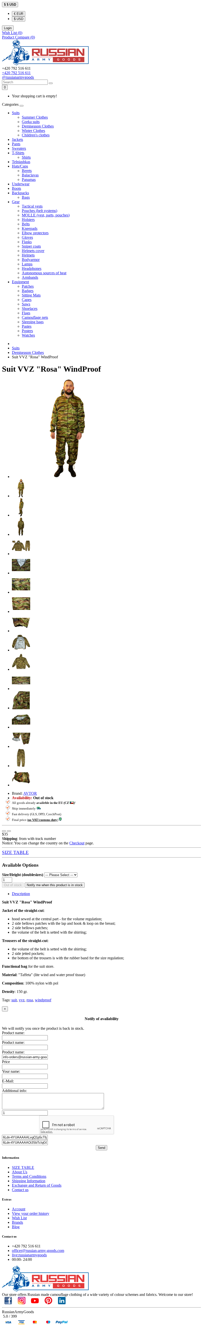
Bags (26, 197)
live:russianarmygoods (29, 1255)
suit (14, 1000)
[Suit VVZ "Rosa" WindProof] (67, 476)
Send (101, 1148)
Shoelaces (29, 308)
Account (18, 1209)
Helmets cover (33, 251)
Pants (16, 144)
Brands (17, 1222)
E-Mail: (8, 1081)
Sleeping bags (33, 322)
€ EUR (18, 14)
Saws (26, 304)
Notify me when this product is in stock (55, 885)
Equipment (20, 282)
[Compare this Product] (9, 831)
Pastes (26, 326)
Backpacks (20, 193)
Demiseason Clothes (38, 126)
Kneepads (29, 228)
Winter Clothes (33, 131)
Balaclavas (30, 175)
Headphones (31, 268)
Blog (16, 1227)
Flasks (27, 242)
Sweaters (19, 148)
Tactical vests (32, 206)
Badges (27, 291)
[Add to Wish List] (4, 831)
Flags (26, 313)
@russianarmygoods (18, 77)
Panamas (29, 179)
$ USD (18, 19)
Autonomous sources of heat (44, 273)
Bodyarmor (31, 259)
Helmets (28, 255)
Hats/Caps (20, 166)
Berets (27, 171)
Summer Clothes (35, 117)
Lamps (27, 264)
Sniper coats (31, 246)
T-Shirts (18, 153)
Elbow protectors (35, 233)
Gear (16, 202)
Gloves (27, 237)
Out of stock (13, 885)
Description (21, 894)
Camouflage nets (35, 317)
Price (6, 1062)
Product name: (13, 1033)
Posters (27, 331)
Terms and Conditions (29, 1176)
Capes (26, 300)
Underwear (20, 184)
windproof (43, 1000)
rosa (29, 1000)
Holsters (28, 219)
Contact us (20, 1190)
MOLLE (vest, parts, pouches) (46, 215)
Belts (26, 224)
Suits (16, 113)
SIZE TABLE (15, 852)
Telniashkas (21, 162)
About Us (19, 1172)
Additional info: (14, 1091)
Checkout (76, 843)
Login (8, 28)
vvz (22, 1000)
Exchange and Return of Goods (36, 1185)
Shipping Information (28, 1181)
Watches (28, 335)
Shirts (26, 157)
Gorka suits (31, 122)
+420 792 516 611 (16, 73)
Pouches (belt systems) (39, 211)
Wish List (19, 1218)
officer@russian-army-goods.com (38, 1250)
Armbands (30, 277)
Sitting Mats (31, 295)
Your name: (11, 1071)
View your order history (30, 1213)
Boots (16, 188)
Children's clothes (36, 135)
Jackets (17, 139)
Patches (28, 286)
